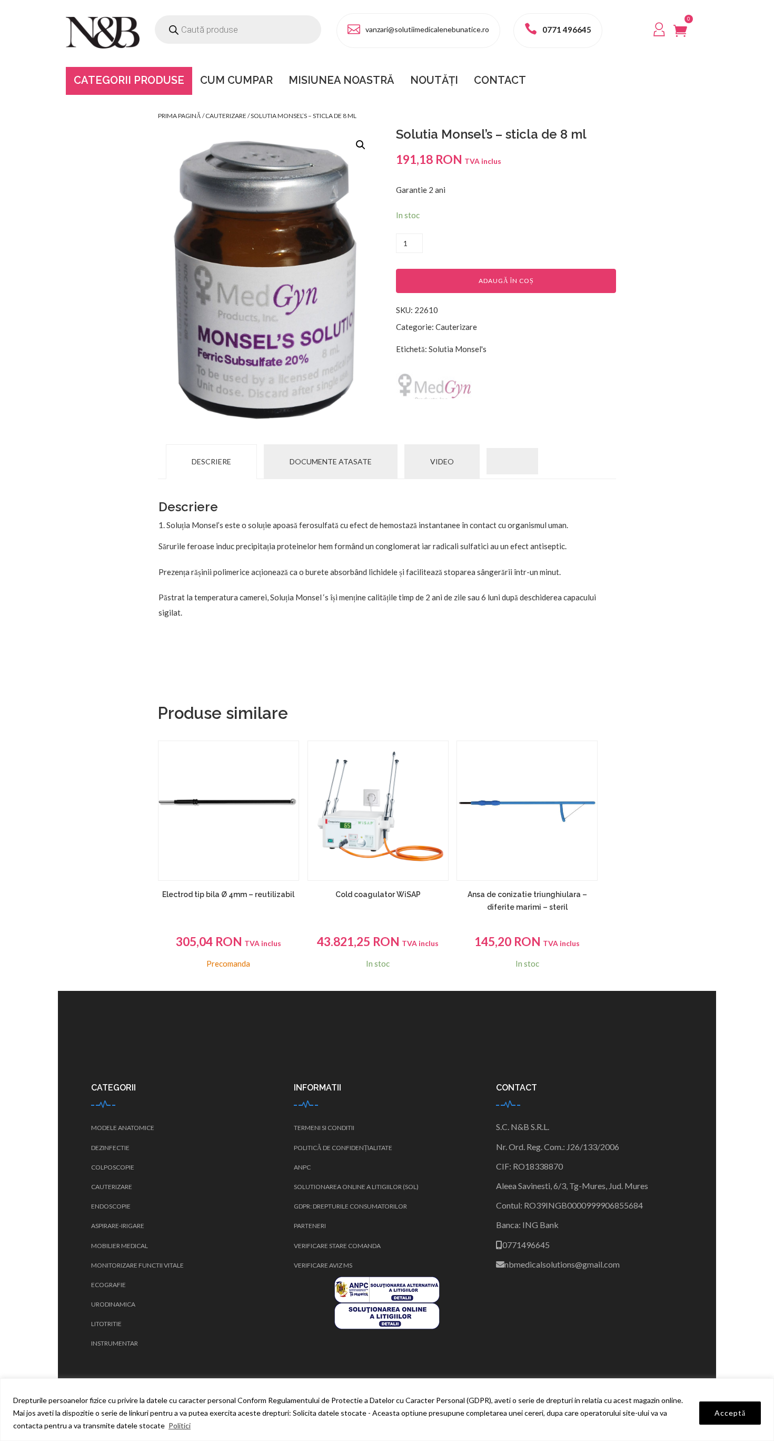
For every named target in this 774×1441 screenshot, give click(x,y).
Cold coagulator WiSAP (378, 894)
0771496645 (526, 1245)
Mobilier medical (119, 1246)
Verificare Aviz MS (323, 1265)
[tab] (211, 461)
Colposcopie (112, 1167)
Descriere (211, 461)
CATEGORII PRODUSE (129, 80)
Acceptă (730, 1412)
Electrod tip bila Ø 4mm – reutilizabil (228, 894)
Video (442, 461)
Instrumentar (114, 1343)
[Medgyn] (435, 386)
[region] (387, 1409)
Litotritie (106, 1324)
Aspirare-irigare (117, 1226)
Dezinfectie (110, 1148)
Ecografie (108, 1285)
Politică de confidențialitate (343, 1148)
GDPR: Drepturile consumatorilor (350, 1206)
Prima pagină (179, 116)
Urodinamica (113, 1304)
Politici (179, 1425)
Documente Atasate (331, 461)
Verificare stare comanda (337, 1246)
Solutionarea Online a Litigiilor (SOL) (356, 1187)
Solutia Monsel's (458, 349)
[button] (360, 144)
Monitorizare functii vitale (137, 1265)
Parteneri (310, 1226)
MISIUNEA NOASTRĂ (341, 80)
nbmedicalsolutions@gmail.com (562, 1264)
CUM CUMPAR (236, 80)
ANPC (302, 1167)
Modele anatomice (122, 1128)
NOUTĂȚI (434, 80)
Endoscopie (111, 1206)
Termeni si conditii (324, 1128)
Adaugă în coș (506, 281)
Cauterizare (225, 116)
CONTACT (500, 80)
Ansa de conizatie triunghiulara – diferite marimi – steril (527, 900)
